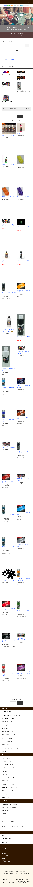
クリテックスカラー (7, 74)
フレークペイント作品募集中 (9, 807)
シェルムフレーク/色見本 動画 (9, 804)
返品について (23, 871)
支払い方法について (6, 871)
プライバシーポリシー (18, 873)
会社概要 (4, 814)
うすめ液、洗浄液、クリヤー (23, 91)
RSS (25, 873)
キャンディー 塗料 (6, 761)
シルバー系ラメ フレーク (8, 764)
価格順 (11, 108)
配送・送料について (15, 871)
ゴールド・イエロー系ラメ (8, 767)
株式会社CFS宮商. (16, 882)
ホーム (3, 59)
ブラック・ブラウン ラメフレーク (10, 784)
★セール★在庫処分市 (7, 758)
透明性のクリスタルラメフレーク (10, 781)
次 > (20, 116)
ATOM (27, 873)
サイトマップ (5, 810)
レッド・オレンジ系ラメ (8, 777)
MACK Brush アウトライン (8, 790)
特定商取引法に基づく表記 (7, 873)
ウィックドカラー (21, 74)
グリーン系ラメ (5, 774)
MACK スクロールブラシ (8, 794)
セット (3, 86)
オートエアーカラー (22, 79)
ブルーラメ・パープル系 (8, 771)
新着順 (16, 108)
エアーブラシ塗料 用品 (12, 59)
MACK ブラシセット (7, 797)
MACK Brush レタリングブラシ (9, 787)
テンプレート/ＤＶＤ (7, 101)
